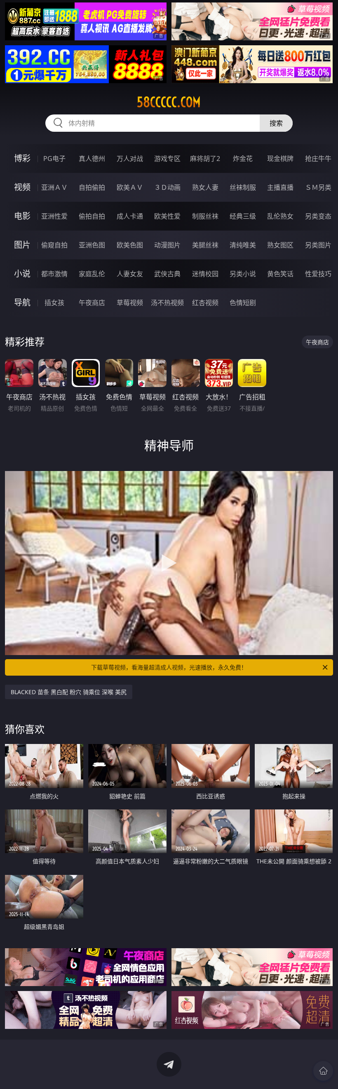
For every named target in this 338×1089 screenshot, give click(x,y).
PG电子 (54, 158)
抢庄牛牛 (318, 158)
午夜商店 (92, 302)
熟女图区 (280, 245)
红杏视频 (205, 302)
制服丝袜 (205, 216)
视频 (22, 187)
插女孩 (54, 302)
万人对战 (130, 158)
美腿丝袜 (205, 245)
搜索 (276, 123)
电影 (22, 216)
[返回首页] (323, 1071)
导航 (22, 302)
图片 (22, 244)
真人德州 (92, 158)
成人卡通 (130, 216)
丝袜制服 (243, 187)
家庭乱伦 (92, 273)
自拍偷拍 (92, 187)
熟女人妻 (205, 187)
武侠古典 (167, 273)
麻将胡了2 (205, 158)
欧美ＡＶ (130, 187)
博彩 (22, 158)
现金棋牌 (280, 158)
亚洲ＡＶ (54, 187)
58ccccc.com (169, 102)
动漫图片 (167, 245)
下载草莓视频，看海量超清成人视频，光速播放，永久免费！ (169, 667)
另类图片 (318, 245)
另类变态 (318, 216)
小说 (22, 273)
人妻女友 (130, 273)
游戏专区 (167, 158)
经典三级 (243, 216)
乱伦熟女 (280, 216)
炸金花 (243, 158)
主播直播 (280, 187)
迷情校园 (205, 273)
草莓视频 (130, 302)
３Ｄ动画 (167, 187)
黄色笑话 (280, 273)
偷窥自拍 (54, 245)
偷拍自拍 (92, 216)
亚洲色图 (92, 245)
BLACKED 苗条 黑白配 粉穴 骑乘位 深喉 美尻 (69, 692)
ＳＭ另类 (318, 187)
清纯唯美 (243, 245)
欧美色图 (130, 245)
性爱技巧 (318, 273)
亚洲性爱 (54, 216)
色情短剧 (243, 302)
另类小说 (243, 273)
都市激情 (54, 273)
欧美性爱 (167, 216)
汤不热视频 (167, 302)
